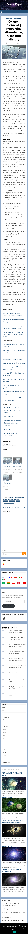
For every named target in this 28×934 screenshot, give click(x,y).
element (11, 499)
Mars (4, 732)
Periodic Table (17, 18)
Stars (3, 749)
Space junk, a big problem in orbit (14, 363)
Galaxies (4, 752)
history (17, 499)
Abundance (11, 497)
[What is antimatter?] (14, 860)
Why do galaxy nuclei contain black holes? (14, 920)
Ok (14, 931)
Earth (5, 499)
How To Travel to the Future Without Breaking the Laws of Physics (13, 410)
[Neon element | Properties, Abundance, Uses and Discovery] (7, 477)
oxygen (6, 501)
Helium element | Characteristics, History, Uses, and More (17, 466)
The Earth (5, 726)
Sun (4, 719)
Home (3, 707)
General (9, 18)
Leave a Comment (9, 503)
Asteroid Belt (6, 742)
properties (12, 501)
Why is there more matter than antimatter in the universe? (12, 423)
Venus (4, 723)
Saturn (4, 739)
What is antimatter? (10, 429)
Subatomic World (6, 762)
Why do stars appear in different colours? (8, 507)
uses (18, 501)
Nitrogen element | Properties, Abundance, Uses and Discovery (7, 466)
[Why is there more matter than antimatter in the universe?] (14, 836)
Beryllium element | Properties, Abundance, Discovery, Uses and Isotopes (13, 334)
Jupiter (4, 735)
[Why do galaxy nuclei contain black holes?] (14, 885)
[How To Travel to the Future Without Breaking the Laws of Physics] (14, 789)
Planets (4, 746)
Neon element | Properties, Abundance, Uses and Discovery (7, 483)
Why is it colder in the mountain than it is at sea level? (20, 507)
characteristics (19, 497)
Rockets (4, 714)
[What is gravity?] (14, 811)
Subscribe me (8, 606)
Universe (4, 755)
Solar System (5, 717)
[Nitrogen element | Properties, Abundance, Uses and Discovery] (7, 460)
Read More (16, 795)
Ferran (20, 43)
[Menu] (1, 11)
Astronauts (5, 711)
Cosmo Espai (14, 4)
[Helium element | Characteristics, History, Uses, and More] (17, 460)
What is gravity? (9, 417)
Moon (4, 729)
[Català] (3, 565)
